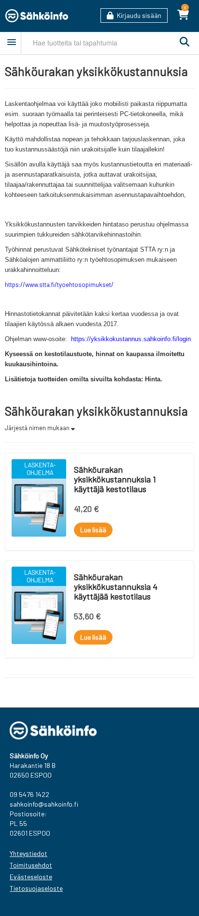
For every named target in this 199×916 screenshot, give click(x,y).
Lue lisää (93, 530)
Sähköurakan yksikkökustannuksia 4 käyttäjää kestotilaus (115, 586)
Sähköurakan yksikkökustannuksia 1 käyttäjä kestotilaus (115, 479)
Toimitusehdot (31, 865)
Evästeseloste (31, 876)
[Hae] (182, 42)
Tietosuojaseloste (36, 888)
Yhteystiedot (28, 853)
